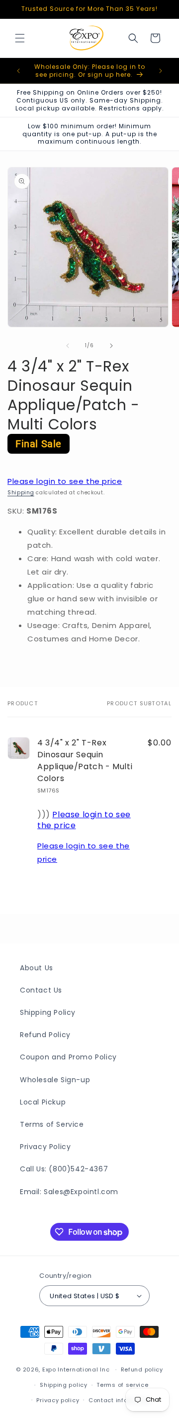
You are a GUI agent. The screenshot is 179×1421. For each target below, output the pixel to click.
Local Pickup (43, 1102)
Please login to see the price (64, 481)
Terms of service (122, 1385)
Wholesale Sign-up (55, 1080)
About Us (36, 968)
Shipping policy (64, 1385)
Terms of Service (52, 1124)
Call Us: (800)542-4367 (64, 1169)
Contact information (120, 1400)
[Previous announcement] (18, 71)
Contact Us (41, 990)
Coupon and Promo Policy (68, 1057)
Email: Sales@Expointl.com (69, 1192)
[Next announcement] (161, 71)
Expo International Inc (75, 1369)
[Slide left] (68, 346)
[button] (20, 38)
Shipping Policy (48, 1012)
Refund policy (142, 1369)
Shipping (20, 492)
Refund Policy (45, 1035)
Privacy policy (57, 1400)
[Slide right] (111, 346)
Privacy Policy (45, 1147)
